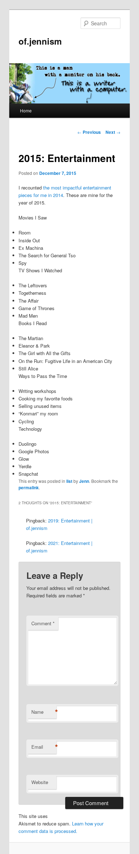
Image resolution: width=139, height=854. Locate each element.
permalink (29, 487)
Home (26, 110)
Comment (43, 623)
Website (39, 782)
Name (43, 712)
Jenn (84, 481)
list (69, 481)
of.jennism (40, 41)
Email (43, 747)
